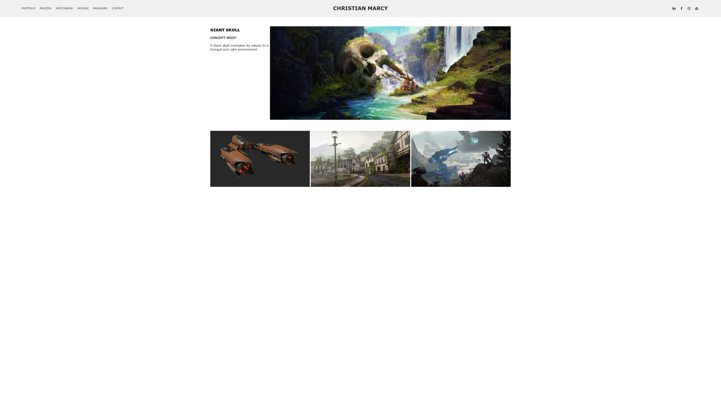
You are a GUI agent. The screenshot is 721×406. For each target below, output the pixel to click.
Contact (118, 8)
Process (45, 8)
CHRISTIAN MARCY (360, 8)
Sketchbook (64, 8)
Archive (83, 8)
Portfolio (28, 8)
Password (100, 8)
